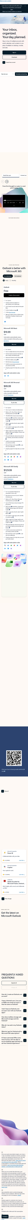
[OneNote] (20, 456)
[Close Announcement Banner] (25, 6)
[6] (2, 1214)
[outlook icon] (5, 321)
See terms (6, 341)
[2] (2, 1169)
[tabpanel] (14, 121)
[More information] (17, 310)
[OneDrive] (8, 375)
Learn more (4, 1187)
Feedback (5, 1216)
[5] (2, 1209)
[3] (2, 1190)
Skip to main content (5, 1)
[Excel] (11, 456)
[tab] (6, 94)
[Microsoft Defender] (8, 460)
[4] (2, 1198)
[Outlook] (5, 375)
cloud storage (12, 312)
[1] (2, 1152)
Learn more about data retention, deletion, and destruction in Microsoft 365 (13, 1165)
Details (19, 1195)
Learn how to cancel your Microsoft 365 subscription (14, 1161)
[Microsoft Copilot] (5, 456)
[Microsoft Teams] (11, 460)
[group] (14, 235)
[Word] (8, 456)
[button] (7, 74)
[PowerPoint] (14, 456)
